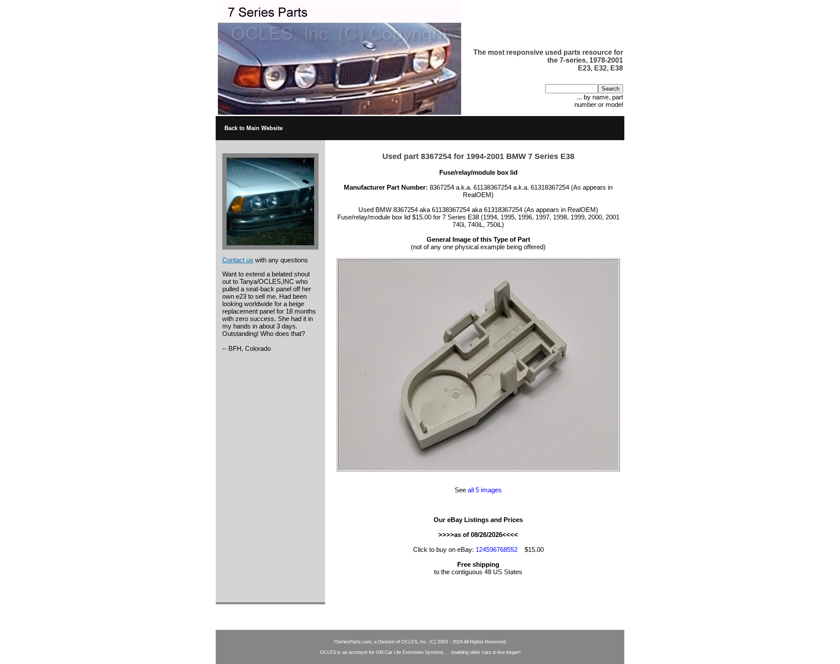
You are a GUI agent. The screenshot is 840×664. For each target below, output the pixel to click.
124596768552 (497, 549)
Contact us (237, 260)
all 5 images (485, 490)
